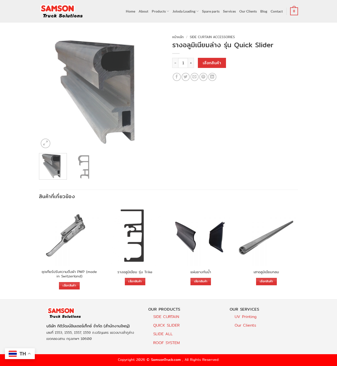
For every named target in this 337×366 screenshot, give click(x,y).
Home (130, 11)
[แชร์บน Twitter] (186, 77)
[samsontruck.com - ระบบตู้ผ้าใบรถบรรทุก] (61, 11)
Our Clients (248, 11)
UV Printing (246, 317)
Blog (263, 11)
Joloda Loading (183, 11)
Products (159, 11)
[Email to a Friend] (194, 77)
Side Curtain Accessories (212, 37)
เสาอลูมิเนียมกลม (266, 272)
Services (229, 11)
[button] (294, 11)
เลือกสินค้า (212, 63)
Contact (277, 11)
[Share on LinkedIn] (212, 77)
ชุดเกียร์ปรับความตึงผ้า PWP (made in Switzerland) (69, 274)
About (143, 11)
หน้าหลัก (178, 37)
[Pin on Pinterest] (203, 77)
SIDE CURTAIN (166, 317)
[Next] (156, 91)
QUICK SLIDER (166, 325)
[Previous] (47, 91)
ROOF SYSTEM (166, 343)
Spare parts (211, 11)
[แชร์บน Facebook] (177, 77)
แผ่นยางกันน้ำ (200, 272)
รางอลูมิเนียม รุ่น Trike (134, 272)
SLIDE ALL (163, 334)
